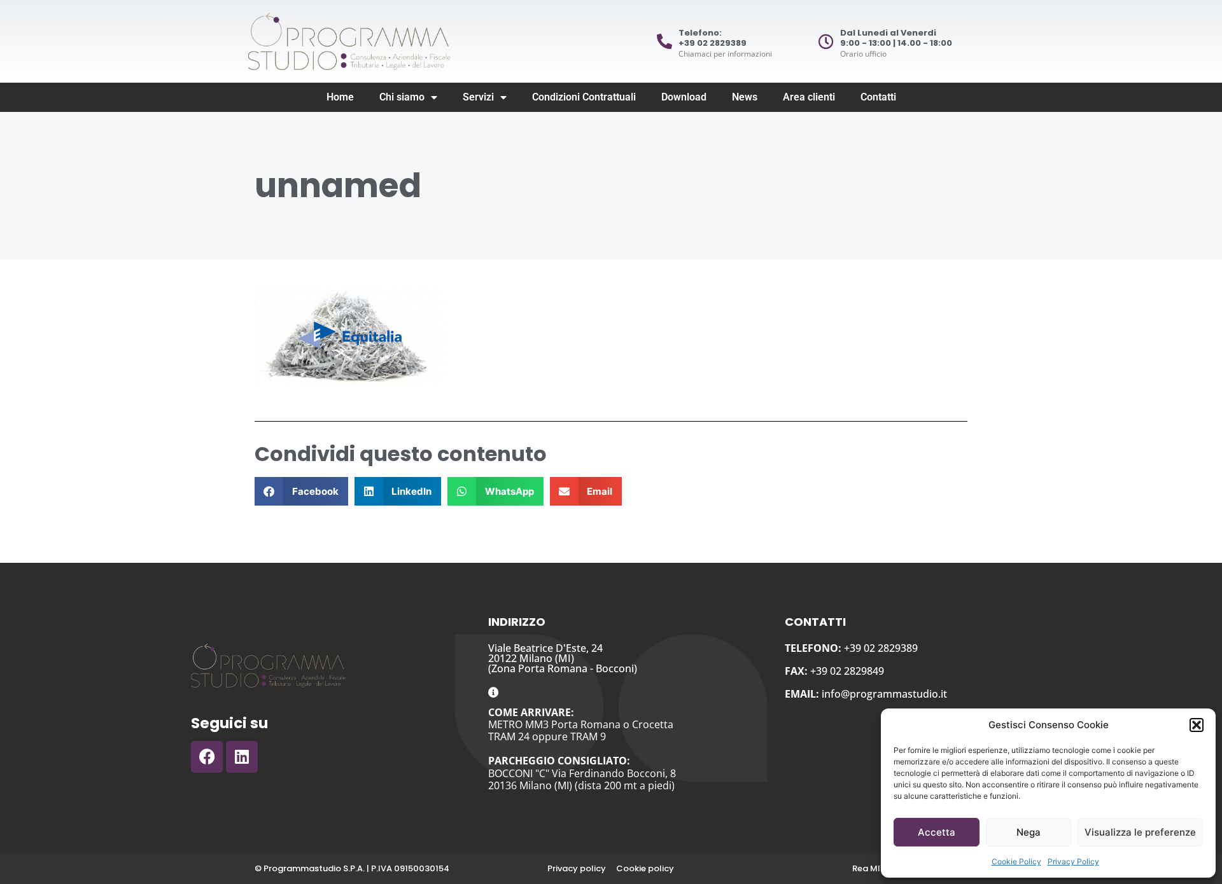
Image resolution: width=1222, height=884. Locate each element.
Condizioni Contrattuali (584, 97)
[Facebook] (207, 757)
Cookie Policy (1016, 861)
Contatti (878, 97)
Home (340, 97)
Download (683, 97)
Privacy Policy (1073, 861)
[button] (1196, 725)
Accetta (936, 832)
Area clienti (809, 97)
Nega (1028, 832)
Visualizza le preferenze (1140, 832)
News (744, 97)
